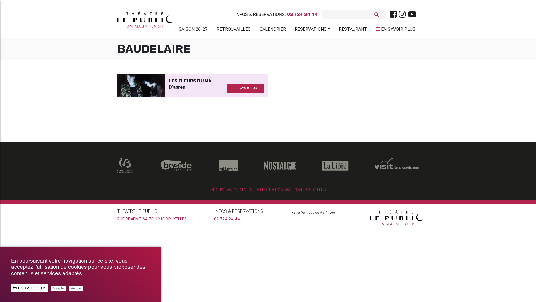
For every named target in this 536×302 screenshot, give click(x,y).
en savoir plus (245, 88)
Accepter (58, 288)
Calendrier (273, 29)
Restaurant (353, 29)
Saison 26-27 (193, 29)
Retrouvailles (234, 29)
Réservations (311, 29)
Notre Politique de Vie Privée (313, 212)
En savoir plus (30, 288)
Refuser (76, 288)
